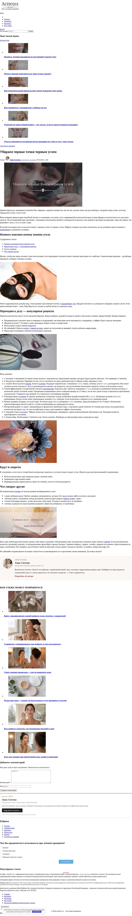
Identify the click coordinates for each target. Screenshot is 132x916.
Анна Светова (85, 874)
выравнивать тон (69, 303)
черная (28, 383)
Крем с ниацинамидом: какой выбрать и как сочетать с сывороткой (35, 615)
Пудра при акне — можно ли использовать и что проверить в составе (35, 700)
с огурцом (22, 396)
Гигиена (7, 826)
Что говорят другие (11, 251)
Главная (7, 19)
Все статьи (8, 26)
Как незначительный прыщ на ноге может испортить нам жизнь (33, 90)
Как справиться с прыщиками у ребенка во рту (25, 107)
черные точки (69, 498)
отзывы (17, 491)
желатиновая (48, 388)
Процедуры (8, 832)
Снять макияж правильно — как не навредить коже (27, 672)
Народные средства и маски (12, 857)
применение (5, 229)
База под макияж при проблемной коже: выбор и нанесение (31, 756)
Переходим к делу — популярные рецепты (20, 246)
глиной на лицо (36, 328)
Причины (7, 830)
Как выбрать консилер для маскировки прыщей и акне (29, 728)
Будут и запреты (10, 249)
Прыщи (6, 834)
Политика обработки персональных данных (19, 903)
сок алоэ (24, 412)
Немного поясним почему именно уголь (19, 244)
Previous (3, 40)
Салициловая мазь (8, 851)
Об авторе (7, 21)
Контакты (7, 23)
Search (2, 29)
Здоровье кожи (9, 828)
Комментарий (5, 782)
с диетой (106, 541)
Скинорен (6, 854)
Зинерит (5, 848)
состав (25, 328)
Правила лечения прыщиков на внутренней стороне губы (30, 56)
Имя (1, 786)
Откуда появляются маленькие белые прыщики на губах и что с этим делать (38, 141)
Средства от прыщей (11, 837)
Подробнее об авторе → (12, 810)
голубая (42, 383)
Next (7, 40)
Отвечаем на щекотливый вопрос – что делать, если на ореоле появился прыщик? (41, 124)
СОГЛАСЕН (36, 911)
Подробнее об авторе (24, 576)
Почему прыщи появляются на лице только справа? (27, 73)
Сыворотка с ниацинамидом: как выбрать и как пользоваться (32, 644)
